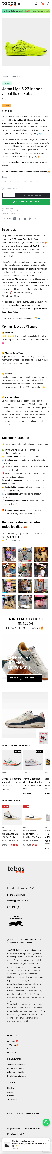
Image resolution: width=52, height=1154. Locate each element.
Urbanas (12, 830)
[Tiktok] (18, 907)
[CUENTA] (48, 3)
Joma (4, 772)
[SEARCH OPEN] (36, 3)
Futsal (15, 213)
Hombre (5, 76)
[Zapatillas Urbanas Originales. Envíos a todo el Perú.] (9, 554)
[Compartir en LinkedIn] (25, 218)
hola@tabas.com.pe (16, 895)
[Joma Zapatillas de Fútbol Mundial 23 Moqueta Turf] (33, 760)
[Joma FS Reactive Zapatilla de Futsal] (12, 760)
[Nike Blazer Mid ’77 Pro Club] (12, 815)
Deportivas (16, 76)
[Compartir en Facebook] (20, 218)
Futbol (7, 83)
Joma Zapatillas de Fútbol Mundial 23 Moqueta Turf (32, 782)
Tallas (4, 177)
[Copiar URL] (40, 218)
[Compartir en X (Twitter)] (14, 218)
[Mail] (35, 218)
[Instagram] (8, 907)
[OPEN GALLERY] (26, 42)
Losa (19, 213)
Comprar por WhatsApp (27, 202)
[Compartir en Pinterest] (30, 218)
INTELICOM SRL (31, 1113)
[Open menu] (19, 4)
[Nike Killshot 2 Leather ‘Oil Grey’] (33, 815)
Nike (3, 827)
